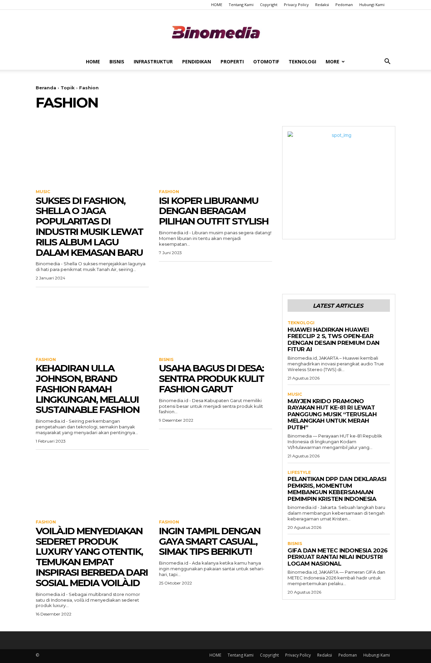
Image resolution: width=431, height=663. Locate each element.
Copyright (268, 4)
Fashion (169, 191)
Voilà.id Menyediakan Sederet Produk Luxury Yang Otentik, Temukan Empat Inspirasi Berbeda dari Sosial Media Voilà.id (92, 557)
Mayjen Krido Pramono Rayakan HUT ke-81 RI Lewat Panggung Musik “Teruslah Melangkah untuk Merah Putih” (332, 414)
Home (93, 61)
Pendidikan (196, 61)
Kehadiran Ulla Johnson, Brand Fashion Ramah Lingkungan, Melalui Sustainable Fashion (87, 388)
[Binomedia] (215, 32)
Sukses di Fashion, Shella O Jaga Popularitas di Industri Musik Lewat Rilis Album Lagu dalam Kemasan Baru (89, 226)
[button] (387, 62)
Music (43, 191)
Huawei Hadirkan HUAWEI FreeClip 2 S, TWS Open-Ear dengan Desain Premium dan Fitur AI (333, 339)
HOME (216, 4)
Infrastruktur (153, 61)
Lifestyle (299, 472)
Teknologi (302, 61)
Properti (232, 61)
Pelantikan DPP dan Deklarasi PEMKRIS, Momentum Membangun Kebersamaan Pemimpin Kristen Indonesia (337, 489)
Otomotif (266, 61)
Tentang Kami (241, 4)
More (332, 61)
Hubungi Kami (372, 4)
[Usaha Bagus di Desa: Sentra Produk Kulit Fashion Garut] (215, 322)
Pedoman (344, 4)
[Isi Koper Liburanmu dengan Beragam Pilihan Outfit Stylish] (215, 154)
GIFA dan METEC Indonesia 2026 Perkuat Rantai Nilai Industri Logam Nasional (338, 557)
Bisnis (116, 61)
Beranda (46, 87)
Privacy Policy (296, 4)
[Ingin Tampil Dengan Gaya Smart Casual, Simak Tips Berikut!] (215, 484)
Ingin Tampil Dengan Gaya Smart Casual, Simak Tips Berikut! (209, 541)
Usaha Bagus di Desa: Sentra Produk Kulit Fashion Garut (211, 378)
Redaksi (322, 4)
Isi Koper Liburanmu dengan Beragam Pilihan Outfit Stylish (213, 211)
